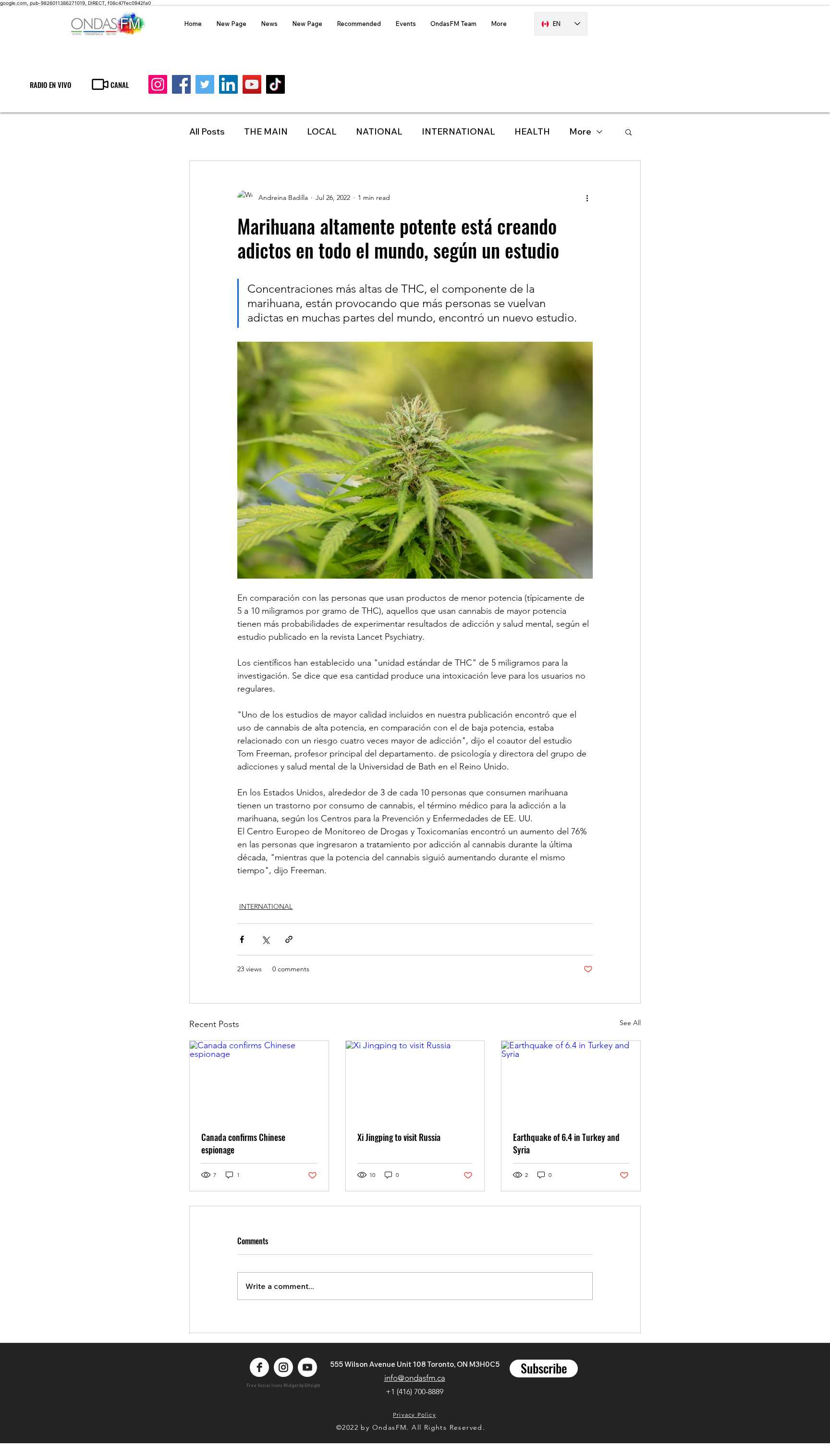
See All (630, 1022)
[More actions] (587, 197)
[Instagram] (157, 84)
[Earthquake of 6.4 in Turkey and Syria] (570, 1080)
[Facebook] (181, 84)
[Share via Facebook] (241, 939)
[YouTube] (252, 84)
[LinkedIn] (228, 84)
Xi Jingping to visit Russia (398, 1137)
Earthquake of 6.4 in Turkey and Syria (566, 1143)
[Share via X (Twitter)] (265, 939)
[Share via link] (288, 939)
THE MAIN (266, 131)
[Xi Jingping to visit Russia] (415, 1080)
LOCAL (322, 131)
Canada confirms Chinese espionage (243, 1143)
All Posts (207, 131)
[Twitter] (204, 84)
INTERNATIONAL (458, 131)
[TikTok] (275, 84)
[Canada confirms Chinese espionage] (259, 1080)
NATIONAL (379, 131)
